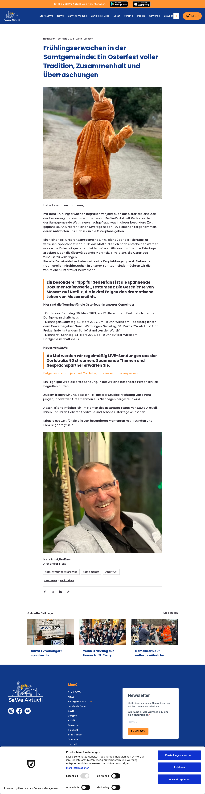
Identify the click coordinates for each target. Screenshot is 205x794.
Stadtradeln (75, 734)
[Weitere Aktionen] (160, 39)
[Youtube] (28, 711)
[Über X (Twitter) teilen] (52, 591)
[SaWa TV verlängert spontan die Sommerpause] (50, 632)
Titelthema (50, 580)
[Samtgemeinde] (91, 701)
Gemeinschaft (91, 571)
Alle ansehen (170, 612)
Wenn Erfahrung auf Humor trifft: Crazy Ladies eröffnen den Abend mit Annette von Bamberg (100, 653)
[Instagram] (11, 711)
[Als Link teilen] (68, 591)
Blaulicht (73, 730)
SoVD (71, 711)
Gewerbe (73, 725)
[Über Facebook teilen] (44, 591)
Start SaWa (74, 692)
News (71, 696)
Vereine (72, 715)
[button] (77, 16)
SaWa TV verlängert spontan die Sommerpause (46, 653)
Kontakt (72, 744)
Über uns (73, 739)
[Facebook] (19, 711)
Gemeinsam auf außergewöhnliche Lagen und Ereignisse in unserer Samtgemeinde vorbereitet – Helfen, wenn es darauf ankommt (153, 653)
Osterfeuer (111, 571)
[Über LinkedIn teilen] (60, 591)
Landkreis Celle (77, 706)
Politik (71, 720)
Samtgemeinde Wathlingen (61, 571)
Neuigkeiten (67, 580)
